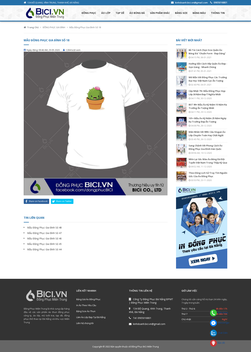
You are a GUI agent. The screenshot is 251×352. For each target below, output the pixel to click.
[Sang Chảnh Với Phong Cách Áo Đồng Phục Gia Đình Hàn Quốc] (181, 149)
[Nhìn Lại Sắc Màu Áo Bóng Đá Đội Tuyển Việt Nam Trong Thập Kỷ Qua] (181, 163)
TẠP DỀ (120, 13)
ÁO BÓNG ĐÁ (137, 13)
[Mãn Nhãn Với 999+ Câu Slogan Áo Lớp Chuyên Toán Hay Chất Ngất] (181, 136)
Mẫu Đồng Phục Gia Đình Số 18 (85, 27)
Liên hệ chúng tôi (85, 323)
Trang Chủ (33, 27)
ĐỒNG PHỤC (89, 13)
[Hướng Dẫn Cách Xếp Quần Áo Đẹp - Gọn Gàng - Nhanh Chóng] (181, 67)
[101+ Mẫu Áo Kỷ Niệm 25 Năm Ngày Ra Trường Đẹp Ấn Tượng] (181, 122)
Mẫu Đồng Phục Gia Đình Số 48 (44, 227)
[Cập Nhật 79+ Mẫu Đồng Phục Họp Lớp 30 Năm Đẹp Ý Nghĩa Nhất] (181, 95)
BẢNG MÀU (199, 13)
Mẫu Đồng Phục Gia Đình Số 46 (44, 238)
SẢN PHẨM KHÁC (160, 13)
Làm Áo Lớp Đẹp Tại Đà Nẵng (90, 317)
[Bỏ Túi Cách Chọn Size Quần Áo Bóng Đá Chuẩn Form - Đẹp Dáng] (181, 54)
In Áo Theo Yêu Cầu (86, 305)
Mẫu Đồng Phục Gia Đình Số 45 (44, 244)
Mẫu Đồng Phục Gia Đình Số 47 (44, 233)
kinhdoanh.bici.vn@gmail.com (191, 2)
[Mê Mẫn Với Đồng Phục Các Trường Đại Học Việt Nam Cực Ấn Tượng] (181, 81)
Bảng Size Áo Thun (85, 311)
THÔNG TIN (218, 13)
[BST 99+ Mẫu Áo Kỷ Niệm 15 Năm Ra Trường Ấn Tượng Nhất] (181, 108)
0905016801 (220, 2)
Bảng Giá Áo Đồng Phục (88, 299)
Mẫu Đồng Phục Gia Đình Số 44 (44, 249)
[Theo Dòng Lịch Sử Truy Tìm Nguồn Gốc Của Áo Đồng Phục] (181, 176)
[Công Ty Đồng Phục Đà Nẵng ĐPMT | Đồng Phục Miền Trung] (48, 13)
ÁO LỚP (105, 13)
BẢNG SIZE (181, 13)
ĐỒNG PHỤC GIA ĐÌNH (54, 27)
